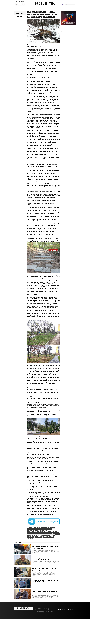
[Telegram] (21, 4)
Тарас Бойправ (30, 536)
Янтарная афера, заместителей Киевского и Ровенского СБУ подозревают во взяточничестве (45, 558)
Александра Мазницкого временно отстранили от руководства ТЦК (44, 569)
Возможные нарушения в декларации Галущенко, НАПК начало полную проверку (45, 592)
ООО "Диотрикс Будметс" (41, 530)
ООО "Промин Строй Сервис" (53, 532)
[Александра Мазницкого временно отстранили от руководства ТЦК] (22, 572)
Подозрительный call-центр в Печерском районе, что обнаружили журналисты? (45, 581)
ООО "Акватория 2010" (32, 528)
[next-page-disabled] (63, 31)
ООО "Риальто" (38, 534)
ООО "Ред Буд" (30, 534)
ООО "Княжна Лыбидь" (32, 532)
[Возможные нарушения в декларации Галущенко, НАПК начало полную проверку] (22, 594)
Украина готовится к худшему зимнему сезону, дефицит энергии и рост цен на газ (45, 547)
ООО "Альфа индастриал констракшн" (44, 528)
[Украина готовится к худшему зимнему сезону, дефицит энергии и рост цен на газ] (22, 549)
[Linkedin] (19, 4)
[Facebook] (16, 4)
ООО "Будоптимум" (31, 530)
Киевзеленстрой (51, 527)
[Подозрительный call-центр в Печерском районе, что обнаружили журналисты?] (22, 583)
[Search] (74, 4)
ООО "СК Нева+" (56, 534)
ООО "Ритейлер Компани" (47, 534)
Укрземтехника (38, 536)
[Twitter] (23, 4)
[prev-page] (62, 31)
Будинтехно (40, 527)
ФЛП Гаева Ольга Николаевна (48, 536)
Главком (32, 538)
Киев (45, 527)
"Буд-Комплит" (32, 527)
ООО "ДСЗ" (46, 531)
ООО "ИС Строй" (53, 531)
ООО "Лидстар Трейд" (42, 532)
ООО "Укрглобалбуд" (50, 535)
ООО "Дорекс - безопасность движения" (35, 531)
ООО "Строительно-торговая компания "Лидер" (36, 535)
